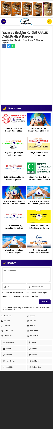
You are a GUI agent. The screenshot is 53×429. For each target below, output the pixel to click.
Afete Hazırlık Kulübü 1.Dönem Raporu (14, 251)
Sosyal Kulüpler (15, 40)
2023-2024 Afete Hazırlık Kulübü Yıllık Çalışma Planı (39, 202)
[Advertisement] (26, 76)
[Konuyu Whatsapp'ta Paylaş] (13, 46)
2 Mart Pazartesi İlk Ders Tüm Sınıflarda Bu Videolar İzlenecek (39, 179)
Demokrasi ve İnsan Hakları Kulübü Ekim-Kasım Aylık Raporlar (14, 130)
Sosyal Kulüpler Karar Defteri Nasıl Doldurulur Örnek (39, 228)
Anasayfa (5, 40)
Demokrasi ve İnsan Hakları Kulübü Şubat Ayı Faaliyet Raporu (38, 130)
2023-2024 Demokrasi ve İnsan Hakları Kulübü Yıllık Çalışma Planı (14, 203)
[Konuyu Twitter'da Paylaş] (9, 46)
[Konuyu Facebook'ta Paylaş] (4, 46)
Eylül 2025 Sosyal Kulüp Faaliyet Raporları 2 (14, 178)
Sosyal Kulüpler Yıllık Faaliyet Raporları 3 (39, 154)
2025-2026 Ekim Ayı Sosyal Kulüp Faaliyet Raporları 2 (14, 228)
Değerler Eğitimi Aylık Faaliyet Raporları (14, 154)
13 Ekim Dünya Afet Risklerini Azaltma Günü (39, 251)
